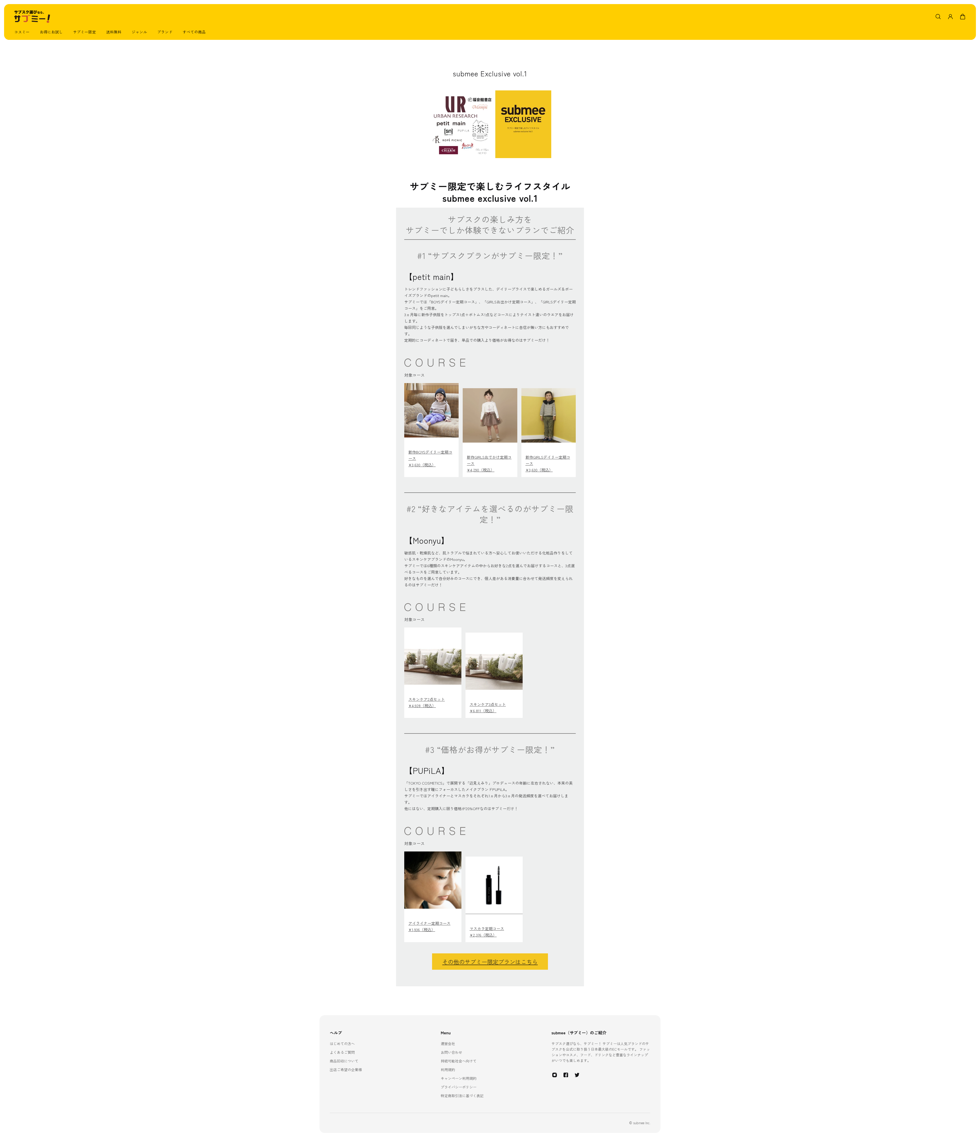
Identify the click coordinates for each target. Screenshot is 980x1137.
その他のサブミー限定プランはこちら (490, 961)
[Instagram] (554, 1075)
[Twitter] (577, 1075)
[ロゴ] (32, 16)
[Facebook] (565, 1075)
